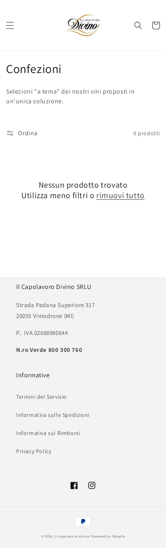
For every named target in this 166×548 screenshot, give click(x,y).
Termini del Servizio (41, 396)
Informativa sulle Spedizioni (52, 414)
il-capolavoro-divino (72, 536)
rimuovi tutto (120, 195)
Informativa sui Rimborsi (48, 433)
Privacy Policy (33, 451)
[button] (10, 25)
